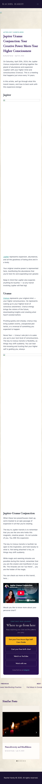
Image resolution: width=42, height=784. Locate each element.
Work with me (21, 663)
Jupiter (6, 257)
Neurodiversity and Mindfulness (18, 747)
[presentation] (21, 724)
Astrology (7, 32)
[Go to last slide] (5, 732)
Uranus (6, 298)
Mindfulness (18, 32)
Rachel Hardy (9, 56)
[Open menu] (38, 4)
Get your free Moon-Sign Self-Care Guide (21, 640)
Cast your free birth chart (21, 649)
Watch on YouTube (21, 656)
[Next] (36, 732)
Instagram (26, 670)
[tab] (16, 760)
